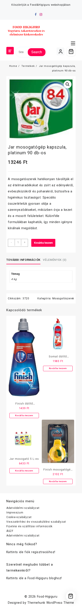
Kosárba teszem (43, 242)
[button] (68, 84)
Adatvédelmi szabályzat (23, 508)
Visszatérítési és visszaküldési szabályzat (36, 521)
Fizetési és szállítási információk (29, 526)
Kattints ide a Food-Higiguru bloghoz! (34, 578)
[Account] (60, 51)
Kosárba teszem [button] (24, 415)
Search (36, 52)
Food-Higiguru (47, 596)
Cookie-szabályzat (19, 517)
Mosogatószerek (63, 298)
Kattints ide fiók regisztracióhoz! (30, 552)
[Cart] (71, 51)
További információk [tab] (23, 259)
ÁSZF (9, 531)
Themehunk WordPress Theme (50, 602)
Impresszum (14, 512)
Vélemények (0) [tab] (54, 259)
